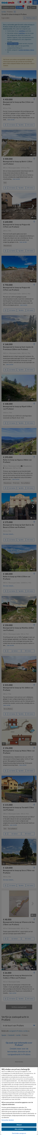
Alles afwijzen (19, 1129)
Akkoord (19, 1125)
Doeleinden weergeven (19, 1133)
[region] (19, 1101)
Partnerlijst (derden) (8, 1120)
